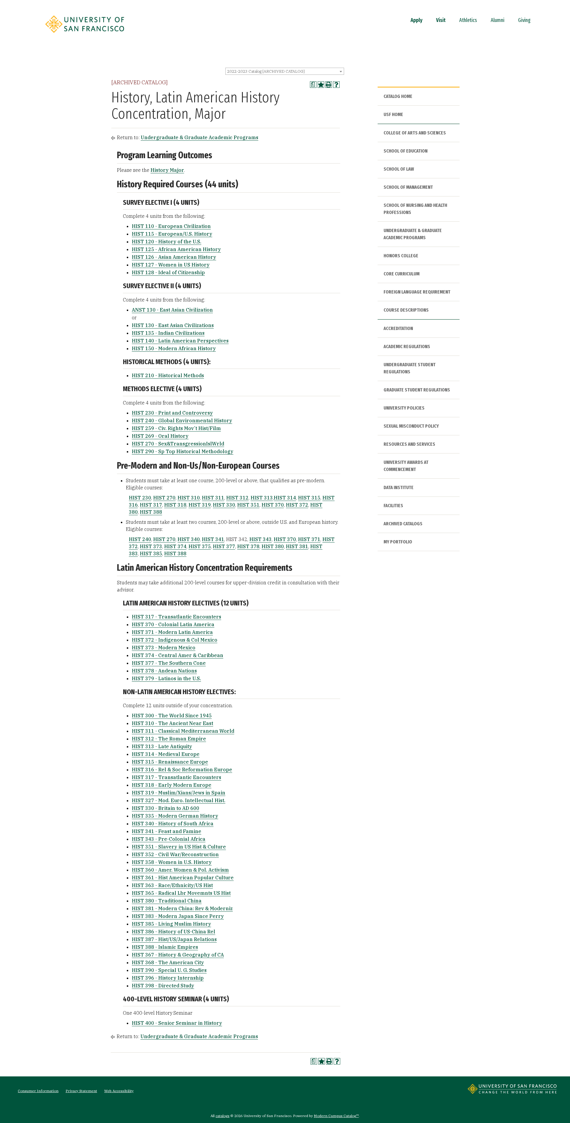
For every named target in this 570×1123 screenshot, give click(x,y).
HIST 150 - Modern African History (174, 348)
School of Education (406, 151)
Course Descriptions (406, 310)
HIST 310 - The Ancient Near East (172, 723)
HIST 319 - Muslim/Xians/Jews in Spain (178, 793)
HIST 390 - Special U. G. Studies (169, 970)
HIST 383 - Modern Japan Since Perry (178, 916)
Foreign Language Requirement (417, 292)
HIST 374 (175, 546)
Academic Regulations (407, 346)
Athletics (468, 20)
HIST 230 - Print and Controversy (172, 413)
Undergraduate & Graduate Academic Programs (199, 137)
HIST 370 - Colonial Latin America (173, 624)
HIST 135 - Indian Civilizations (168, 333)
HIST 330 (224, 505)
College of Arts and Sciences (415, 133)
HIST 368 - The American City (168, 962)
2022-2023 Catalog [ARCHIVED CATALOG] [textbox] (266, 71)
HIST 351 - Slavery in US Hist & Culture (179, 847)
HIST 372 (297, 505)
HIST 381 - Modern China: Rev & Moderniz (182, 908)
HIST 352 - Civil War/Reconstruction (175, 854)
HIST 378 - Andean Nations (164, 671)
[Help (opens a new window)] (336, 84)
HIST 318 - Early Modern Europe (171, 785)
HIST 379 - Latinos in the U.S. (166, 678)
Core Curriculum (401, 274)
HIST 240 (140, 539)
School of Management (408, 187)
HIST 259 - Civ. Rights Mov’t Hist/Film (176, 428)
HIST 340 (189, 539)
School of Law (399, 169)
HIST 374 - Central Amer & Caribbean (177, 655)
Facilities (393, 505)
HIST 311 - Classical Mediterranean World (183, 731)
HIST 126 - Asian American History (174, 257)
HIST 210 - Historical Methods (168, 375)
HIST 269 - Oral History (160, 436)
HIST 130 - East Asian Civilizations (173, 325)
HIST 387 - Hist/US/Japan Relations (174, 939)
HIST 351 (248, 505)
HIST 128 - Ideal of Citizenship (168, 272)
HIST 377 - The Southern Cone (169, 663)
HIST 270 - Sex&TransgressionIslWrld (178, 444)
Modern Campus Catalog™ (336, 1116)
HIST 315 (309, 498)
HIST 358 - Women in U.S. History (172, 862)
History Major (167, 170)
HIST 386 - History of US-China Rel (173, 932)
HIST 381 (297, 546)
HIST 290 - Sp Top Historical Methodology (182, 451)
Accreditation (398, 328)
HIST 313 (262, 498)
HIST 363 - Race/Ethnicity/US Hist (172, 885)
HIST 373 (151, 546)
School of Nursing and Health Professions (415, 208)
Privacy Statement (81, 1091)
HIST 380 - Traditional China (167, 901)
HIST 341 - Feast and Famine (166, 831)
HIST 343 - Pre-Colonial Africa (168, 839)
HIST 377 (224, 546)
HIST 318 (175, 505)
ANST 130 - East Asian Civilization (172, 310)
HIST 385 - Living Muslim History (171, 924)
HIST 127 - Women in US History (171, 265)
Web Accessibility (119, 1091)
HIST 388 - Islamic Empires (165, 947)
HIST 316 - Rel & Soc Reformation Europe (182, 770)
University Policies (404, 408)
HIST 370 (273, 505)
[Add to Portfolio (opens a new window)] (321, 84)
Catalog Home (398, 96)
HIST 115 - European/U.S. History (172, 234)
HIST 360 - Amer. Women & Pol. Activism (180, 870)
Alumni (497, 20)
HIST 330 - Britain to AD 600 (165, 808)
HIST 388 (151, 512)
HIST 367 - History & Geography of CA (178, 955)
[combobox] (284, 71)
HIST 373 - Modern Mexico (163, 648)
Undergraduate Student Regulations (410, 368)
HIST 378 (248, 546)
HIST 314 (285, 498)
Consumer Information (38, 1091)
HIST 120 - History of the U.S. (166, 242)
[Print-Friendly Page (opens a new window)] (328, 84)
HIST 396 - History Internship (168, 978)
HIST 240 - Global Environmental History (182, 420)
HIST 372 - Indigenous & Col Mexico (174, 640)
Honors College (401, 255)
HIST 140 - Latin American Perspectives (180, 341)
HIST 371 (309, 539)
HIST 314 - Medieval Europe (166, 754)
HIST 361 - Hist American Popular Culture (183, 878)
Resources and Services (409, 444)
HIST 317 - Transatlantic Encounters (176, 617)
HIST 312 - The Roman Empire (169, 739)
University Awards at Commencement (406, 465)
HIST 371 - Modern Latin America (172, 632)
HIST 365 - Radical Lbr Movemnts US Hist (181, 893)
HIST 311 (213, 498)
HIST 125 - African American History (176, 249)
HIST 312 (237, 498)
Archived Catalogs (403, 523)
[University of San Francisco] (84, 35)
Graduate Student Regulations (417, 390)
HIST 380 (273, 546)
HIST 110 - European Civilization (171, 226)
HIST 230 (140, 498)
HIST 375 (200, 546)
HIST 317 (151, 505)
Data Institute (399, 487)
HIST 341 (213, 539)
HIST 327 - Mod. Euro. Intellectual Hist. (178, 800)
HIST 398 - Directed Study (163, 986)
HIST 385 (151, 553)
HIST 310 (189, 498)
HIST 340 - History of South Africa (172, 824)
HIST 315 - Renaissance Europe (170, 762)
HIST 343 (260, 539)
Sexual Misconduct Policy (411, 426)
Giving (524, 20)
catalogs (222, 1116)
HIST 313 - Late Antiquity (162, 746)
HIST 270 (164, 498)
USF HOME (393, 114)
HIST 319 (200, 505)
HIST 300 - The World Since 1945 (172, 715)
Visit (441, 20)
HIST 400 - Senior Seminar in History (177, 1023)
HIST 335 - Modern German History (175, 816)
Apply (416, 20)
